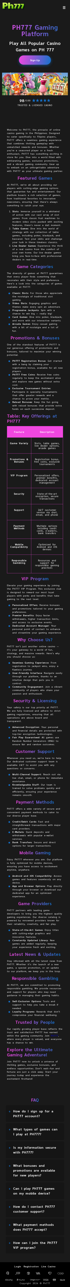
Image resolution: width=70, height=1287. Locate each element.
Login (17, 1266)
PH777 (54, 1035)
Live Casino (48, 1266)
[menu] (64, 7)
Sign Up (35, 60)
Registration (31, 1266)
